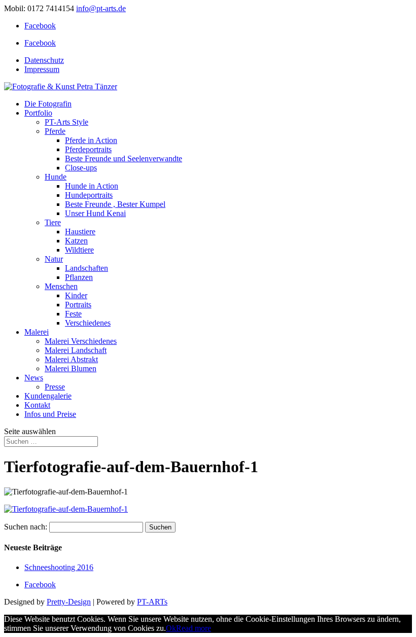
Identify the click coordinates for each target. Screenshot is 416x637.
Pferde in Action (91, 140)
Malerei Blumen (70, 368)
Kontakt (37, 405)
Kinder (76, 295)
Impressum (41, 69)
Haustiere (80, 231)
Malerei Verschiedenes (81, 341)
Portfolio (38, 113)
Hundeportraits (89, 195)
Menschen (61, 286)
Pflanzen (79, 277)
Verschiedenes (88, 322)
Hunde (55, 176)
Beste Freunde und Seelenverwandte (123, 158)
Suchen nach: (25, 526)
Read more (193, 628)
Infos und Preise (50, 414)
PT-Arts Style (66, 122)
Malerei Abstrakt (71, 359)
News (33, 377)
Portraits (78, 304)
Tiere (53, 222)
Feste (73, 313)
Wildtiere (79, 249)
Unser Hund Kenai (95, 213)
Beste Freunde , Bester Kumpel (115, 204)
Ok (171, 628)
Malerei (36, 332)
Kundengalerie (48, 396)
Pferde (55, 131)
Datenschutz (44, 60)
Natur (54, 259)
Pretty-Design (69, 601)
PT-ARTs (152, 601)
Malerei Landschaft (76, 350)
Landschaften (86, 268)
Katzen (76, 240)
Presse (55, 386)
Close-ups (81, 167)
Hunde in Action (91, 186)
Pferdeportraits (88, 149)
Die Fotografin (48, 103)
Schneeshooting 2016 (58, 567)
